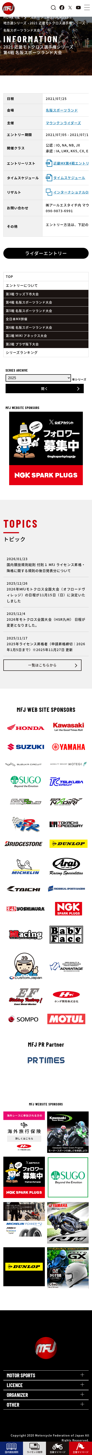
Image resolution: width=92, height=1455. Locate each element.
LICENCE (15, 1385)
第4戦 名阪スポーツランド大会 (29, 302)
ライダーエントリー (46, 253)
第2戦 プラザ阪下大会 (22, 344)
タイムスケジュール (69, 177)
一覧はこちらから (42, 665)
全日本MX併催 (16, 319)
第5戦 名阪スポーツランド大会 (29, 310)
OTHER (13, 1404)
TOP (9, 276)
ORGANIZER (17, 1395)
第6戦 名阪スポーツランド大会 (29, 327)
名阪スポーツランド (62, 110)
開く (44, 388)
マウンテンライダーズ (63, 122)
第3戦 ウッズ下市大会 (22, 294)
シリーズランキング (22, 352)
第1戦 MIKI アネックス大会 (26, 335)
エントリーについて (22, 285)
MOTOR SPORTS (21, 1375)
